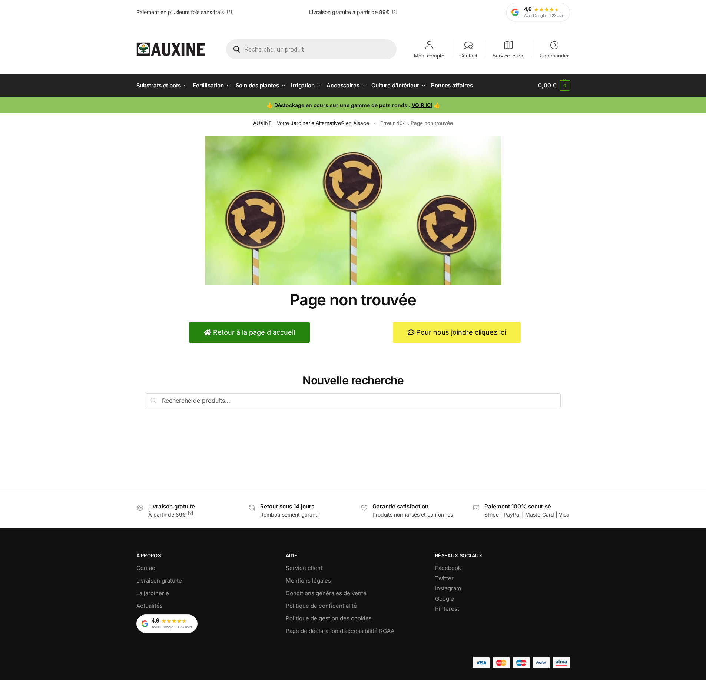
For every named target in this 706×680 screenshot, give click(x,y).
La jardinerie (152, 593)
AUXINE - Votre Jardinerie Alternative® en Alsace (311, 123)
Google (444, 598)
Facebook (448, 567)
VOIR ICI (422, 105)
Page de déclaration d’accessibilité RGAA (340, 630)
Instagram (448, 588)
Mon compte (429, 55)
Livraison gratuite (159, 580)
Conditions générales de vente (326, 593)
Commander (554, 55)
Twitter (444, 578)
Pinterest (447, 608)
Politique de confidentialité (321, 605)
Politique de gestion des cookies (329, 618)
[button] (554, 85)
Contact (468, 55)
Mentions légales (308, 580)
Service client (509, 55)
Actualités (149, 605)
